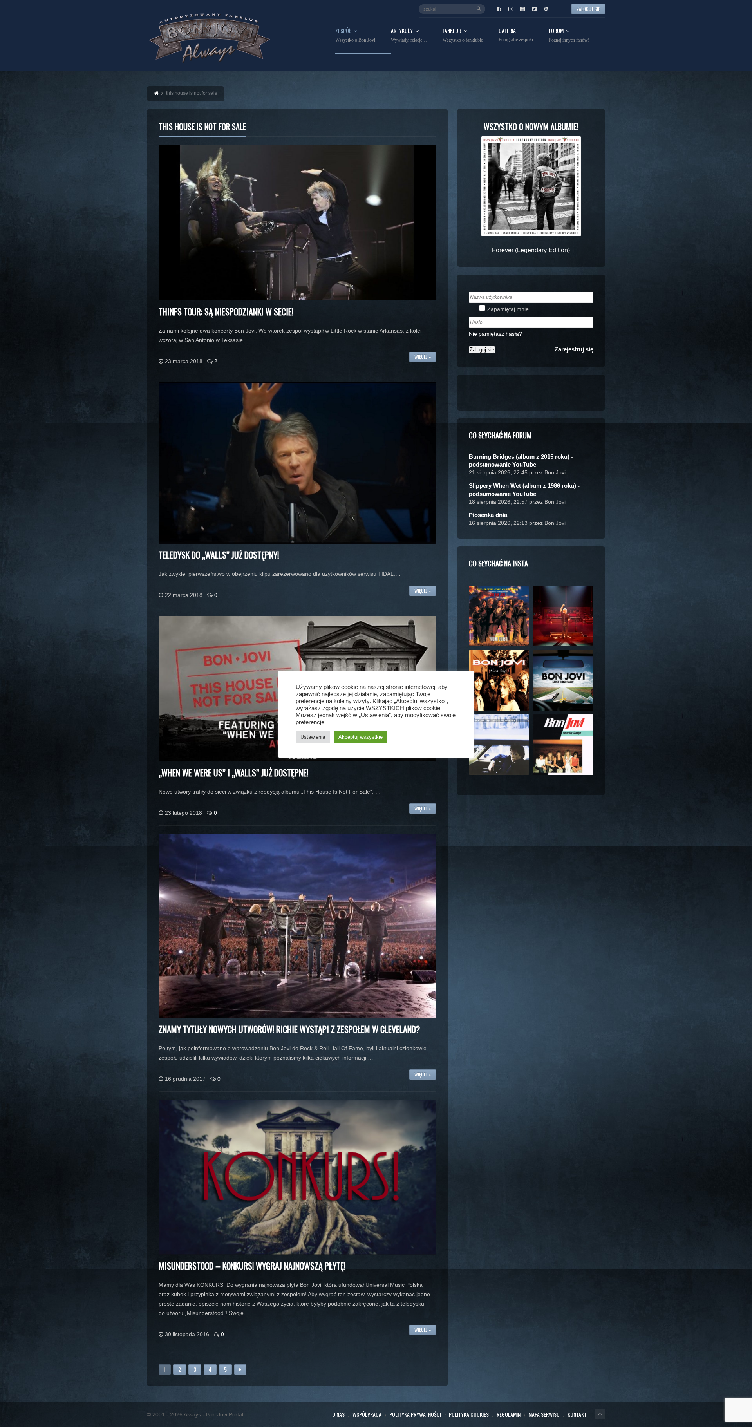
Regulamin (509, 1414)
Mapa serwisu (544, 1414)
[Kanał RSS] (546, 9)
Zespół (355, 35)
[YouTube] (522, 9)
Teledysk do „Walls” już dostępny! (219, 554)
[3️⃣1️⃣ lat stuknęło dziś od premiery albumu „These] (499, 680)
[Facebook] (499, 9)
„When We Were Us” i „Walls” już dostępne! (233, 772)
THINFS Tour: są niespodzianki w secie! (226, 311)
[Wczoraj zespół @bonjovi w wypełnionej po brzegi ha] (563, 616)
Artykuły (409, 35)
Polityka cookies (469, 1414)
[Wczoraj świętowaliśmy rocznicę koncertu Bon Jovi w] (563, 680)
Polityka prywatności (415, 1414)
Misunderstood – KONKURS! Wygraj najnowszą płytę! (252, 1265)
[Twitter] (534, 9)
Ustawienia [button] (312, 737)
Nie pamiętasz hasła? (495, 334)
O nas (338, 1414)
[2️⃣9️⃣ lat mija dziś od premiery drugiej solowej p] (499, 744)
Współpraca (366, 1414)
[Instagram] (511, 9)
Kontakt (577, 1414)
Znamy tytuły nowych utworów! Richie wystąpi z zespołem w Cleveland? (289, 1029)
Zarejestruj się (574, 349)
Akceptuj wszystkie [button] (360, 737)
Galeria (516, 35)
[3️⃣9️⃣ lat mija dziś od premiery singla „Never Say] (563, 744)
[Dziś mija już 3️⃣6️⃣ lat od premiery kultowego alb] (499, 616)
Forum (569, 35)
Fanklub (463, 35)
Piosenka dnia (488, 515)
